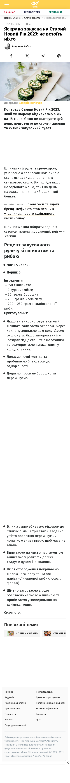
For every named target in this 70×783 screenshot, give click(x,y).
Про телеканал (12, 708)
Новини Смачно (12, 18)
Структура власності (15, 725)
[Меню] (6, 4)
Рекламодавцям (44, 691)
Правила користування (48, 697)
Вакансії (8, 719)
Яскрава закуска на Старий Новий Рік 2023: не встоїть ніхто (55, 18)
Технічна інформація (47, 708)
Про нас (8, 691)
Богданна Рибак (21, 46)
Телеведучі (10, 714)
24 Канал (9, 12)
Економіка (55, 12)
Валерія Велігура (30, 103)
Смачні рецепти (32, 18)
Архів (38, 719)
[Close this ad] (67, 762)
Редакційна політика (15, 703)
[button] (11, 56)
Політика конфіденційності (50, 703)
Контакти (41, 714)
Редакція (9, 697)
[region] (35, 774)
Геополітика (32, 12)
